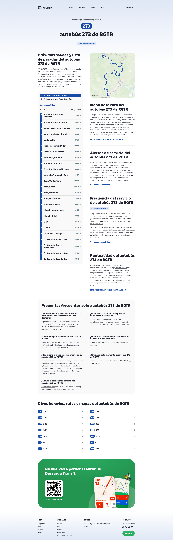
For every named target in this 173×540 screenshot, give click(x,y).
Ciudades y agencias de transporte (97, 524)
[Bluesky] (126, 527)
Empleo (60, 529)
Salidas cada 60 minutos (87, 43)
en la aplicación (60, 87)
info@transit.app (128, 524)
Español (129, 7)
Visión (71, 7)
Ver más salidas (47, 105)
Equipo (60, 527)
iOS (55, 499)
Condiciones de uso (64, 535)
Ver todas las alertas (100, 185)
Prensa (40, 529)
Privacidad (61, 532)
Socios (93, 7)
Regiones (82, 7)
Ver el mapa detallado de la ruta (105, 139)
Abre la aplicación (110, 122)
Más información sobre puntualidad (107, 290)
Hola (40, 520)
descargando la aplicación (119, 324)
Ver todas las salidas (100, 242)
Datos (86, 527)
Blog (102, 7)
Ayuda (40, 532)
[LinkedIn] (132, 527)
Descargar (129, 533)
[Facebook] (129, 527)
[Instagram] (123, 527)
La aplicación (105, 173)
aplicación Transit (96, 224)
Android (59, 499)
